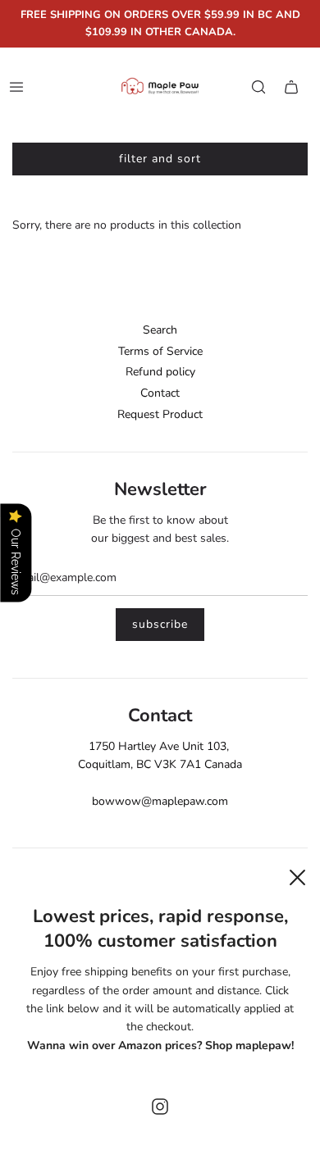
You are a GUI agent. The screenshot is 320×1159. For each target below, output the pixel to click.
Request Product (160, 414)
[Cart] (291, 86)
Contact (160, 393)
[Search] (258, 86)
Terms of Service (160, 351)
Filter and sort (160, 158)
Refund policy (160, 372)
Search (160, 330)
